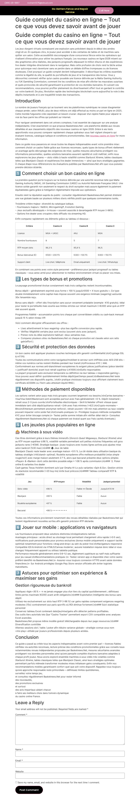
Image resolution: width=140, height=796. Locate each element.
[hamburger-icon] (42, 10)
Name (19, 749)
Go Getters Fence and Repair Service (70, 10)
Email (19, 760)
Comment (21, 714)
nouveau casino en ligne (102, 135)
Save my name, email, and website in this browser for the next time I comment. (59, 782)
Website (19, 771)
